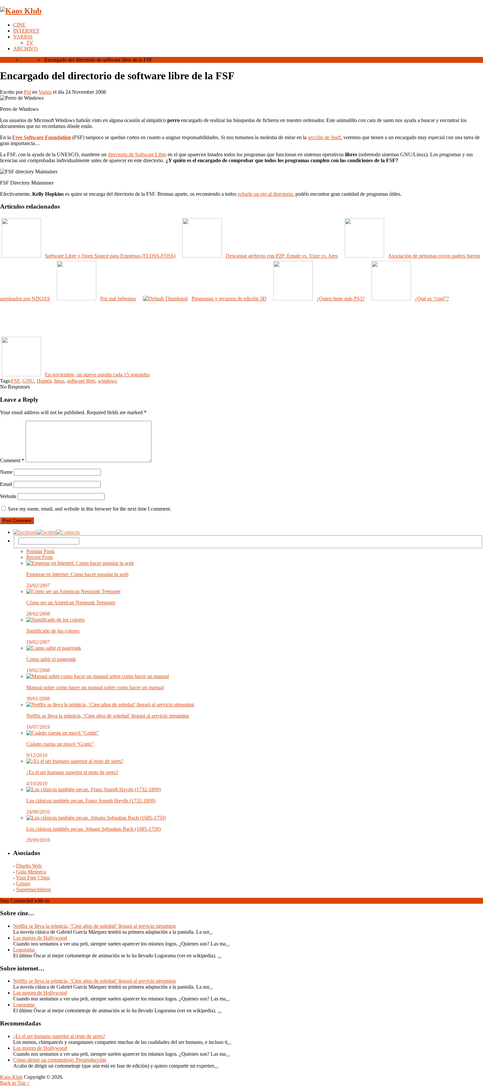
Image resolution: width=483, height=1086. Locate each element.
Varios (27, 60)
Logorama (23, 949)
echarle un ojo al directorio (265, 194)
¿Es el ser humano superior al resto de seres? (72, 772)
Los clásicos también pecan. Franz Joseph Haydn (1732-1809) (90, 800)
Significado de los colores (53, 631)
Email (6, 484)
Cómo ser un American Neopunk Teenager (70, 602)
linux (59, 381)
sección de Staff (324, 137)
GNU (28, 381)
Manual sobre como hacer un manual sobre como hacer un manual (95, 687)
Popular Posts (40, 551)
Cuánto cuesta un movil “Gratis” (60, 744)
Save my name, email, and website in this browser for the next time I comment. (89, 509)
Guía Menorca (31, 871)
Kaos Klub (11, 1077)
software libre (81, 381)
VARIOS (23, 36)
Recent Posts (39, 557)
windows (107, 381)
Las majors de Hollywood (40, 938)
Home (6, 60)
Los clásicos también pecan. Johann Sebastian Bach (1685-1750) (93, 829)
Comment (12, 460)
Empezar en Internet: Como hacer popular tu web (77, 574)
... (211, 932)
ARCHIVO (25, 48)
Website (8, 496)
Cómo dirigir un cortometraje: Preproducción (59, 1060)
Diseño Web (29, 866)
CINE (19, 25)
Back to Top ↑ (15, 1083)
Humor (44, 381)
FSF (15, 381)
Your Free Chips (33, 877)
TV (30, 42)
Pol (27, 92)
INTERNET (26, 31)
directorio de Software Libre (137, 154)
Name (6, 472)
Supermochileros (33, 889)
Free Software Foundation (41, 137)
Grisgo (23, 883)
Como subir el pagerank (51, 659)
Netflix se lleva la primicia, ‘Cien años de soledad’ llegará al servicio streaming (107, 716)
